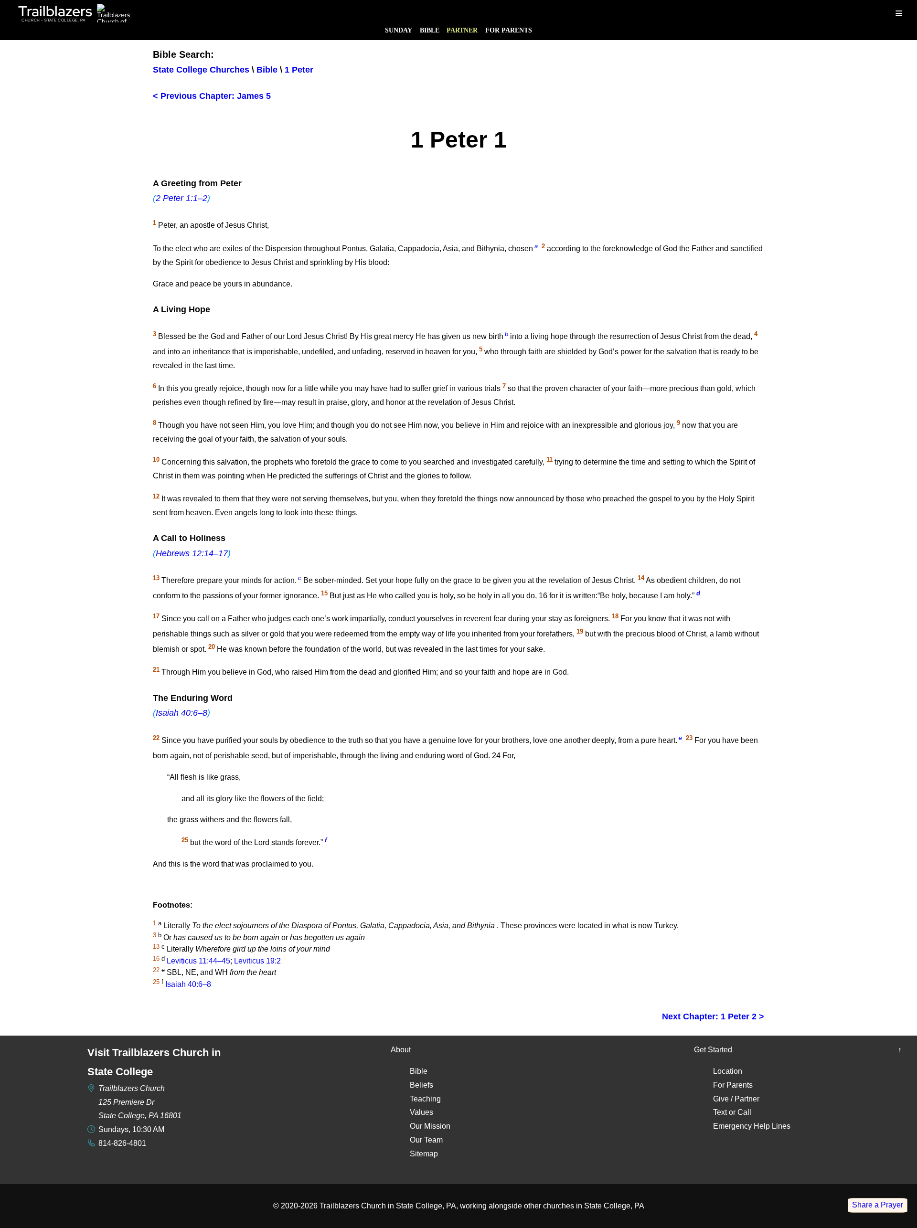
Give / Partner (736, 1099)
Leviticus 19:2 (257, 961)
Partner (462, 30)
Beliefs (421, 1085)
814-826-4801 (122, 1143)
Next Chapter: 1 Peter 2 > (713, 1016)
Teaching (425, 1099)
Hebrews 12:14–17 (192, 553)
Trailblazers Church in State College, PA (388, 1206)
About (401, 1050)
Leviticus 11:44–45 (198, 961)
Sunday (398, 30)
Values (421, 1112)
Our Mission (430, 1126)
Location (727, 1071)
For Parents (508, 30)
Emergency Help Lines (751, 1126)
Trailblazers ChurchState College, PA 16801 (139, 1102)
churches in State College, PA (593, 1206)
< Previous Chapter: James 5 (212, 96)
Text (720, 1112)
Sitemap (424, 1154)
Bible (429, 30)
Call (744, 1112)
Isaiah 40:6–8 (181, 713)
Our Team (426, 1140)
